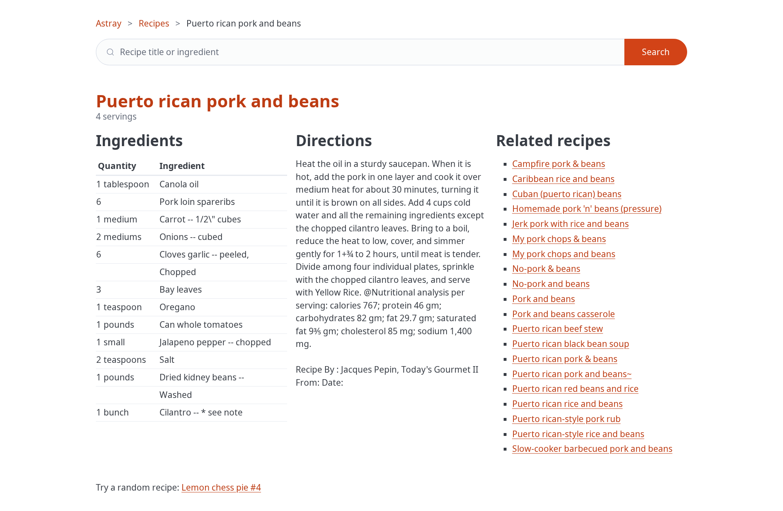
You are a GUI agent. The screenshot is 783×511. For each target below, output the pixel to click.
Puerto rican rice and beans (567, 403)
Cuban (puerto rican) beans (567, 194)
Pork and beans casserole (563, 314)
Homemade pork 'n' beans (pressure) (586, 208)
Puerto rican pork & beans (564, 358)
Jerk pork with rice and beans (570, 223)
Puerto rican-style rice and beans (578, 434)
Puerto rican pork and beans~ (572, 374)
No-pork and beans (551, 283)
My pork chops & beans (559, 238)
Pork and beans (543, 298)
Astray (109, 23)
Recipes (154, 23)
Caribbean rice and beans (563, 178)
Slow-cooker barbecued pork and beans (592, 448)
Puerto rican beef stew (557, 328)
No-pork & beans (546, 268)
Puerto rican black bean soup (570, 343)
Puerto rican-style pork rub (566, 418)
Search (656, 52)
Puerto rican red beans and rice (575, 388)
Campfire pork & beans (558, 163)
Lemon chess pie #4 (221, 487)
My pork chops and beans (563, 254)
